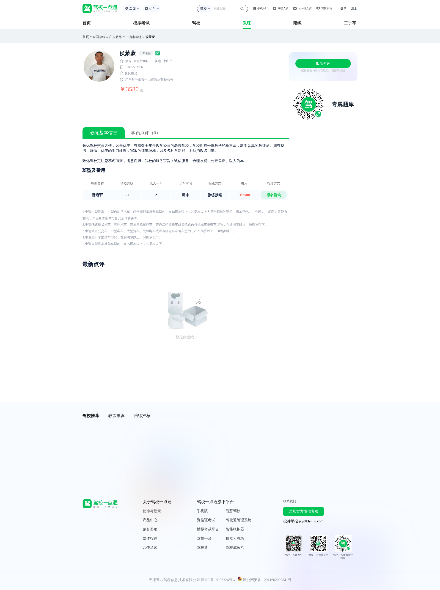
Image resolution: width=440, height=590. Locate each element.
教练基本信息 (103, 132)
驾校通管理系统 (238, 520)
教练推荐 (116, 415)
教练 (247, 23)
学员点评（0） (146, 132)
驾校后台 (326, 8)
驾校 (196, 23)
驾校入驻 (283, 8)
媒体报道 (150, 538)
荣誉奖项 (150, 529)
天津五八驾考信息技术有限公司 (174, 580)
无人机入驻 (305, 8)
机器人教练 (235, 538)
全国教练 (99, 37)
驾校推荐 (90, 415)
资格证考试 (206, 520)
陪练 (297, 23)
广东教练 (115, 37)
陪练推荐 (142, 415)
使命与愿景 (152, 511)
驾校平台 (204, 538)
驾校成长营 (235, 547)
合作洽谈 (150, 547)
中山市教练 (134, 37)
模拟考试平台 (208, 529)
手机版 (202, 511)
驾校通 (202, 547)
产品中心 (150, 520)
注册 (354, 8)
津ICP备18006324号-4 (218, 580)
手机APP (262, 8)
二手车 (350, 23)
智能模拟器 (235, 529)
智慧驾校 (233, 511)
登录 (343, 8)
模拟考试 (141, 23)
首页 (86, 23)
